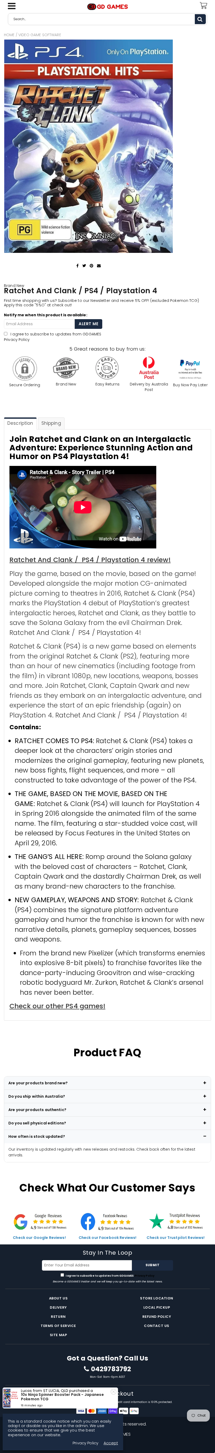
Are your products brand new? (38, 1083)
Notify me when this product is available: (45, 315)
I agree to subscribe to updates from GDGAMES (110, 1276)
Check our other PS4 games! (57, 1006)
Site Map (58, 1334)
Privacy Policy (17, 339)
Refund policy (156, 1316)
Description (20, 423)
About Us (58, 1298)
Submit (152, 1265)
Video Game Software (39, 34)
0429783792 (111, 1369)
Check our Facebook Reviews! (108, 1237)
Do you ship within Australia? (36, 1096)
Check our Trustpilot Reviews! (176, 1237)
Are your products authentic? (37, 1109)
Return (58, 1316)
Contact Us (156, 1325)
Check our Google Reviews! (39, 1237)
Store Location (156, 1298)
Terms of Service (58, 1325)
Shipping (51, 423)
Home (9, 34)
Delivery (58, 1307)
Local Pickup (156, 1307)
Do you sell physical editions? (37, 1123)
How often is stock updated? (36, 1136)
